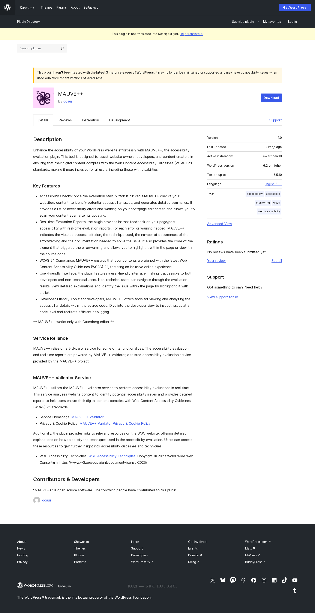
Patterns (80, 562)
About (21, 542)
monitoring (263, 202)
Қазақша (64, 586)
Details (43, 120)
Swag (194, 562)
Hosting (22, 555)
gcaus (68, 101)
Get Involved (197, 542)
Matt (250, 548)
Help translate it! (191, 34)
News (21, 548)
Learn (135, 542)
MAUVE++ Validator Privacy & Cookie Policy (115, 423)
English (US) (273, 184)
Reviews (65, 120)
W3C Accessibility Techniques (111, 456)
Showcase (81, 542)
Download (271, 98)
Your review (216, 260)
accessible (273, 193)
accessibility (255, 193)
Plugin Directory (28, 21)
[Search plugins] (62, 48)
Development (119, 120)
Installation (90, 120)
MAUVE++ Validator (87, 417)
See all (277, 260)
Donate (195, 555)
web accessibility (269, 211)
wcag (276, 202)
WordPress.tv (142, 562)
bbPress (253, 555)
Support (275, 120)
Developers (139, 555)
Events (193, 548)
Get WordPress (295, 7)
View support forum (222, 297)
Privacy (22, 562)
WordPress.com (258, 542)
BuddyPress (255, 562)
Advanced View (219, 224)
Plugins (79, 555)
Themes (80, 548)
